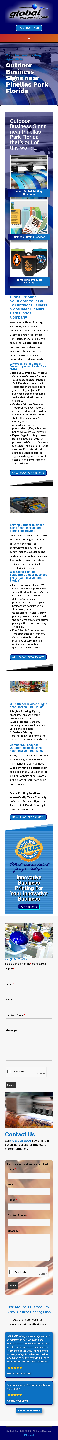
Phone (10, 999)
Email (10, 984)
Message (12, 1030)
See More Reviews (29, 1410)
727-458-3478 (29, 28)
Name (10, 968)
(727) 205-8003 (18, 959)
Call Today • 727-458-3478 (28, 473)
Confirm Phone (15, 1015)
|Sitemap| (29, 1435)
